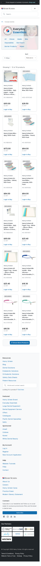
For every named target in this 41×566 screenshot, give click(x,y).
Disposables (9, 43)
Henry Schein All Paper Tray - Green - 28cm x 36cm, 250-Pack (10, 271)
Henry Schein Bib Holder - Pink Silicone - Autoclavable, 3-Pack (10, 316)
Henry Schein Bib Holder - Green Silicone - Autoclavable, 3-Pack (28, 316)
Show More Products (21, 343)
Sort (26, 54)
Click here (21, 389)
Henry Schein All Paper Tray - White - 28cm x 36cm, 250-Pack (28, 226)
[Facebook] (4, 516)
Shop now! (32, 2)
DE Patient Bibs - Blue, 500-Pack (28, 89)
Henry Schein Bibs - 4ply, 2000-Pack (10, 134)
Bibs (26, 39)
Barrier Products (11, 46)
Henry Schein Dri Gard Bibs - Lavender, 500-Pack (27, 181)
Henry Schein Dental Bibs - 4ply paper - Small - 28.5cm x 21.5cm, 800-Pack (10, 226)
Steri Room (20, 43)
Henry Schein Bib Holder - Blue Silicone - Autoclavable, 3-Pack (28, 271)
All (5, 39)
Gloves (11, 39)
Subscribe (19, 513)
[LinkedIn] (14, 516)
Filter (8, 58)
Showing (14, 67)
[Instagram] (7, 516)
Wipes (22, 46)
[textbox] (20, 14)
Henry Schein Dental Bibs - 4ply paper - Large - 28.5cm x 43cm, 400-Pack (10, 91)
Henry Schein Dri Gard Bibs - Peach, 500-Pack (28, 135)
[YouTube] (11, 516)
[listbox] (31, 58)
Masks (19, 39)
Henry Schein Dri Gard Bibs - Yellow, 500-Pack (10, 180)
